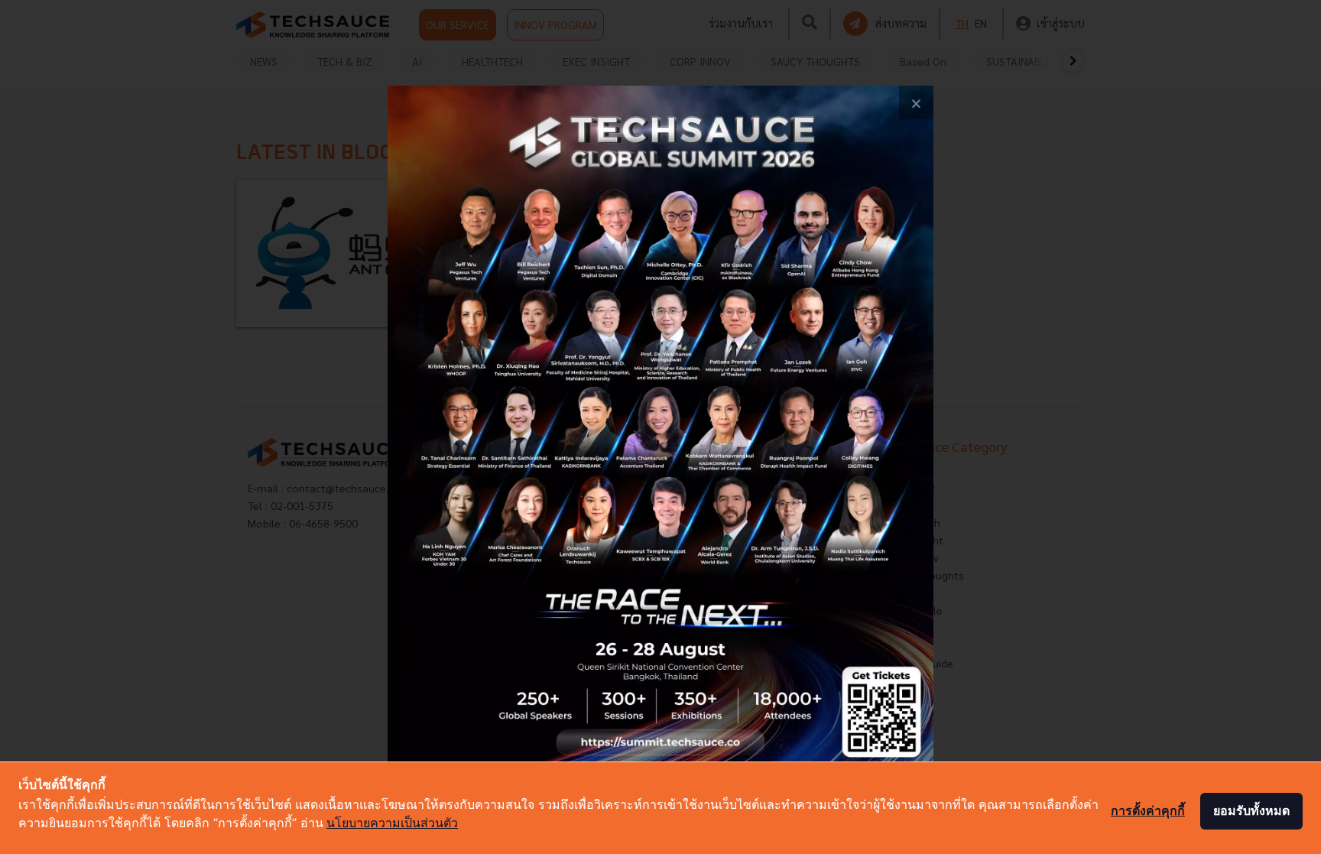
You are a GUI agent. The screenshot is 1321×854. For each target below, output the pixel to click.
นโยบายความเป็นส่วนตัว (392, 822)
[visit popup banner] (661, 427)
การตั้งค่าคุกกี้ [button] (1148, 810)
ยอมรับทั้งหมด (1251, 810)
